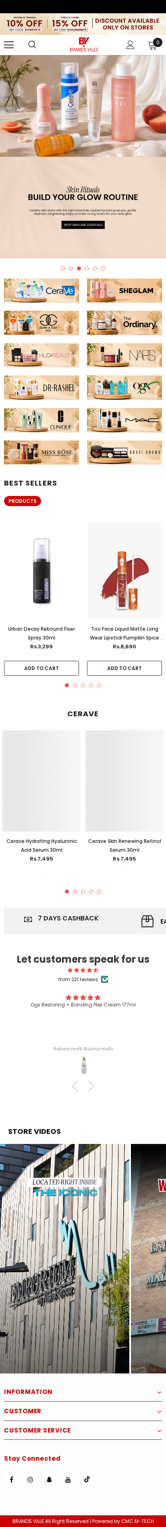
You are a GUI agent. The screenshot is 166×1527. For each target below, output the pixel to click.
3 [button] (79, 268)
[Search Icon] (40, 45)
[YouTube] (68, 1479)
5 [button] (95, 268)
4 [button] (87, 268)
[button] (64, 1258)
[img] (83, 970)
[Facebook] (11, 1479)
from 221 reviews (78, 979)
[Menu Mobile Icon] (9, 45)
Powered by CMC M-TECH (123, 1521)
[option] (83, 156)
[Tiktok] (87, 1479)
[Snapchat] (49, 1479)
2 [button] (71, 268)
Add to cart (41, 668)
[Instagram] (30, 1479)
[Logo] (84, 44)
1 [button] (63, 268)
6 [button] (103, 268)
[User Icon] (130, 45)
